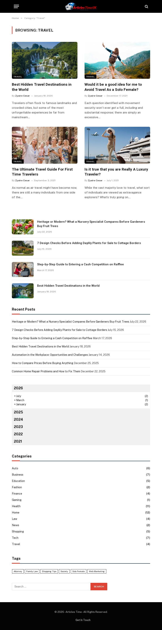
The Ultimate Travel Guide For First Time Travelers (42, 172)
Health (16, 506)
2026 (18, 388)
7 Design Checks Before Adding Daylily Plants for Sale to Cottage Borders (89, 243)
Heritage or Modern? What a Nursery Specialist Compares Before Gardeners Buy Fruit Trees (91, 224)
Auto (15, 468)
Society (64, 571)
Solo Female (78, 571)
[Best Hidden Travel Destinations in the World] (44, 60)
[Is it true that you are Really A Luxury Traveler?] (117, 145)
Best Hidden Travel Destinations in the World (42, 87)
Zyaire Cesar (22, 95)
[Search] (146, 6)
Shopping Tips (49, 571)
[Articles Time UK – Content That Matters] (81, 6)
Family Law (32, 571)
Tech (15, 537)
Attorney (18, 571)
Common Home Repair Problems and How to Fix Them (46, 371)
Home (15, 512)
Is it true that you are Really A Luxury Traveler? (116, 172)
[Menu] (16, 6)
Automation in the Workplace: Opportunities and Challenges (50, 354)
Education (18, 481)
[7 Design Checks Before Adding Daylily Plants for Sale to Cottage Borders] (23, 248)
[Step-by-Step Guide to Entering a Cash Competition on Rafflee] (23, 269)
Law (14, 518)
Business (17, 474)
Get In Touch (82, 620)
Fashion (17, 487)
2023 (18, 427)
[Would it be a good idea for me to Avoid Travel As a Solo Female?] (117, 60)
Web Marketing (97, 571)
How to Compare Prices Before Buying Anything (42, 363)
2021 (18, 441)
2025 (18, 412)
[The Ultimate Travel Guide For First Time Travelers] (44, 145)
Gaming (17, 499)
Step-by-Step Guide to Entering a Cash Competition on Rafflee (80, 264)
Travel (17, 76)
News (15, 525)
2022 (18, 434)
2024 (18, 419)
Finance (17, 493)
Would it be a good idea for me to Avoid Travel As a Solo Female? (113, 87)
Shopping (18, 531)
